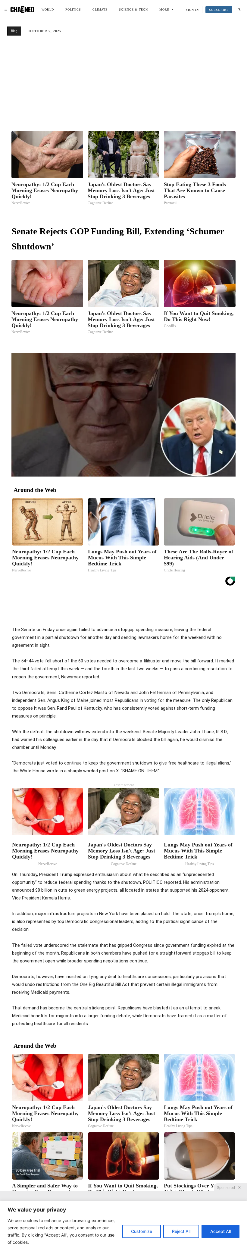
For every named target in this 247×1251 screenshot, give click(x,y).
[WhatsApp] (162, 611)
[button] (238, 9)
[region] (123, 1226)
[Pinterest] (148, 611)
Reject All (181, 1231)
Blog (14, 31)
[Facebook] (120, 611)
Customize (141, 1231)
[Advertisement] (123, 85)
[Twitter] (134, 611)
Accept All (220, 1231)
